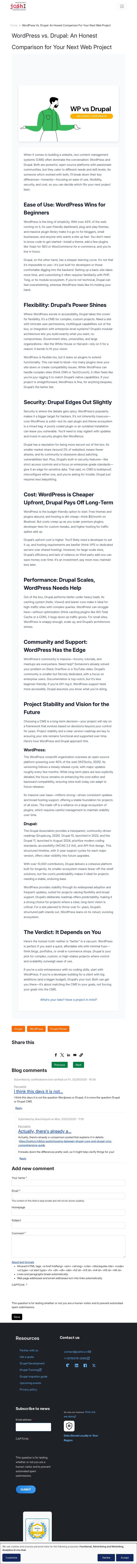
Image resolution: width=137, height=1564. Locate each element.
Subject (16, 1220)
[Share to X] (62, 1054)
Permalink (20, 1086)
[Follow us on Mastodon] (68, 1365)
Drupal (18, 1029)
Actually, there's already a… (44, 1131)
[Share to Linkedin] (68, 1054)
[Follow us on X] (94, 1365)
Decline (106, 1557)
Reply (18, 1108)
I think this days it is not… (38, 1091)
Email (15, 1190)
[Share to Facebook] (55, 1054)
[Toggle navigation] (122, 6)
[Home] (19, 6)
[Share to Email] (74, 1054)
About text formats (23, 1262)
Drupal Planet (58, 1029)
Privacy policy (28, 1389)
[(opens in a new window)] (37, 1528)
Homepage (18, 1207)
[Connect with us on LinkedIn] (77, 1365)
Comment (18, 1233)
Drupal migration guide (33, 1376)
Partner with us (29, 1350)
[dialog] (68, 1553)
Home (14, 25)
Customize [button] (11, 1557)
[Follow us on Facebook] (86, 1365)
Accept (125, 1557)
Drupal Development (32, 1363)
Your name (18, 1177)
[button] (81, 1054)
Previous (59, 1064)
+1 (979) (75, 1358)
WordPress (36, 1029)
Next (78, 1064)
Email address (24, 1419)
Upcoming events (30, 1383)
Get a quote (27, 1356)
